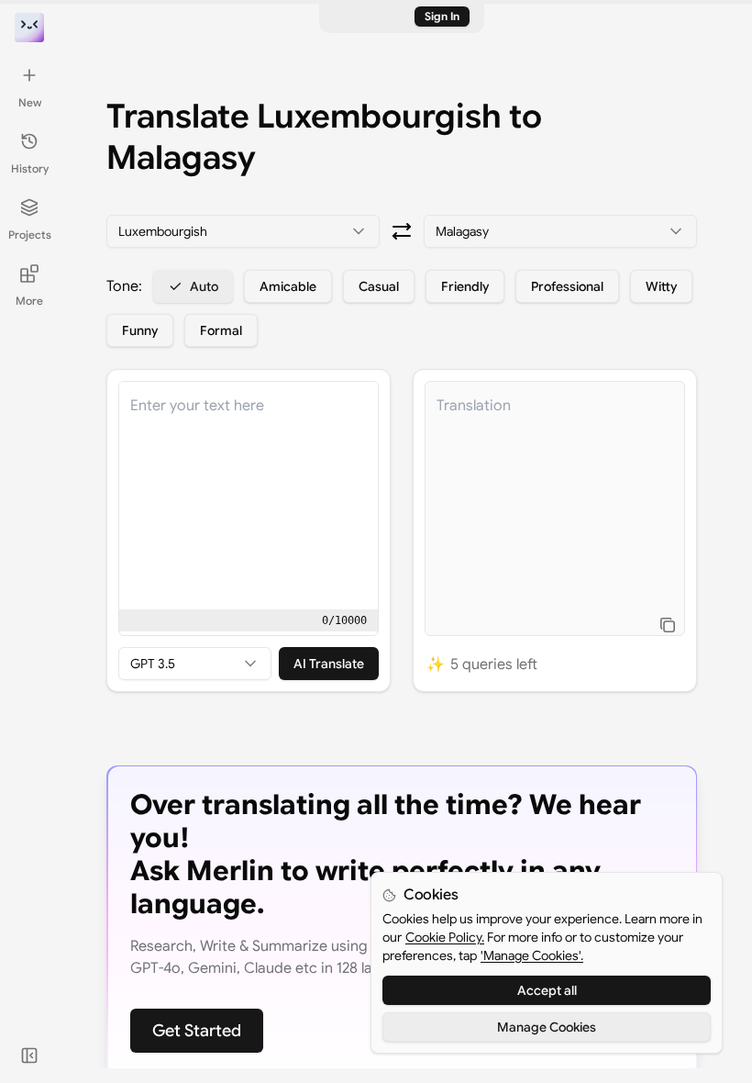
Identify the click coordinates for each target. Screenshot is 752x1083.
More (29, 300)
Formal (221, 330)
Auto (204, 286)
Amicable (288, 286)
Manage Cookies (546, 1027)
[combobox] (243, 231)
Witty (661, 286)
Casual (379, 286)
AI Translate (328, 663)
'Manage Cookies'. (532, 955)
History (30, 168)
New (29, 102)
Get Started (196, 1031)
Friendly (465, 286)
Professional (567, 286)
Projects (29, 234)
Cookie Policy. (444, 937)
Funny (140, 330)
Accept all (547, 990)
